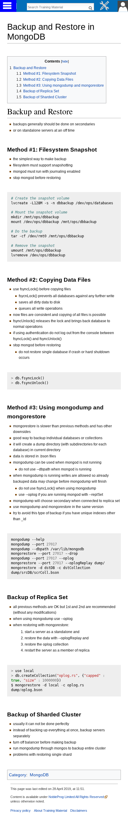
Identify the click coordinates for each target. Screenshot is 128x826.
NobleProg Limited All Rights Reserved (76, 797)
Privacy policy (20, 810)
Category (17, 774)
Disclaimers (78, 810)
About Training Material (50, 810)
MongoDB (39, 774)
